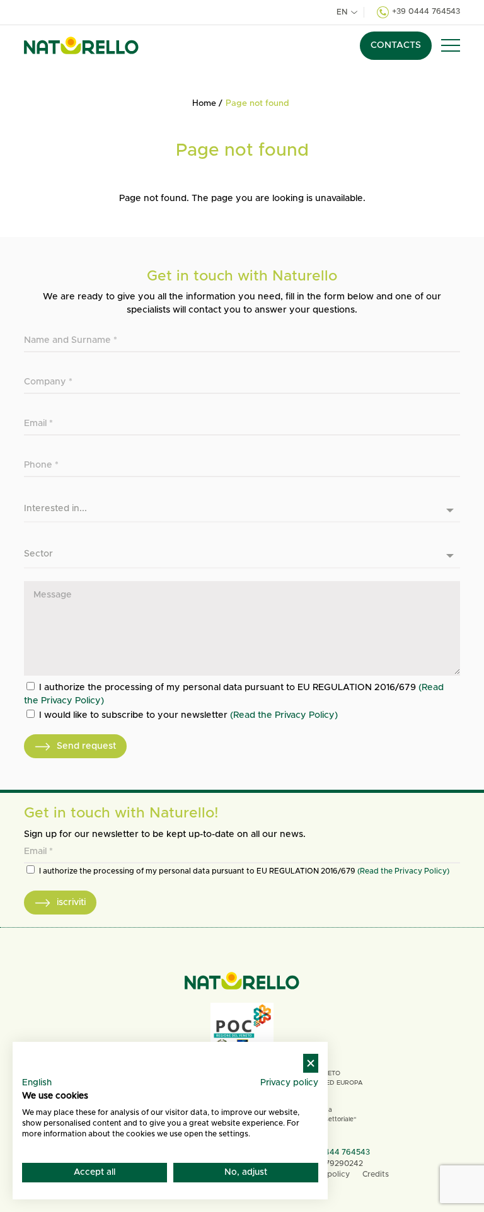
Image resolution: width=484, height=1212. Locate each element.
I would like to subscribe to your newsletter (188, 715)
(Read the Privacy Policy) (284, 715)
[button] (450, 45)
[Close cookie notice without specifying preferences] (310, 1063)
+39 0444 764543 (426, 12)
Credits (375, 1174)
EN (342, 12)
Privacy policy (289, 1082)
